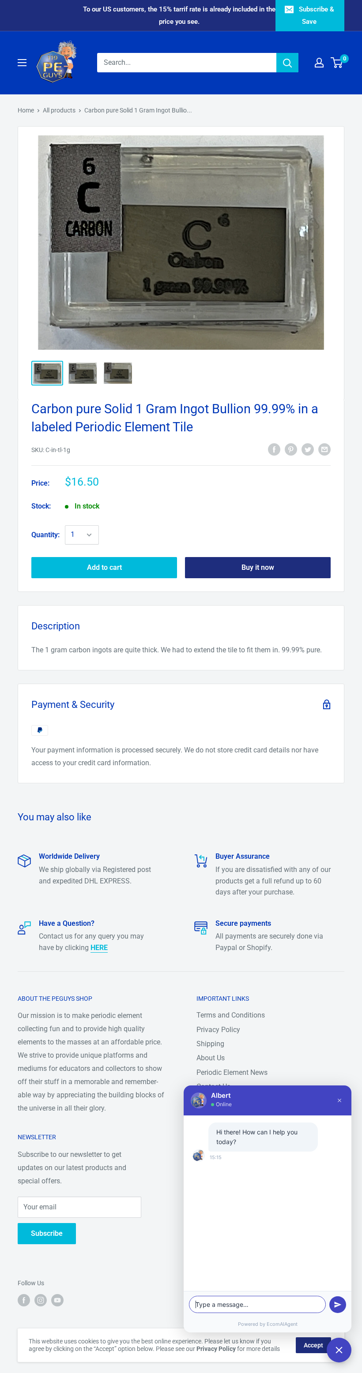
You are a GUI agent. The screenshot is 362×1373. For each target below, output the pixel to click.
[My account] (319, 62)
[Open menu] (22, 62)
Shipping (210, 1044)
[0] (337, 62)
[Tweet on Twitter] (308, 449)
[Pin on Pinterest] (291, 449)
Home (26, 110)
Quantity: (45, 535)
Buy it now (257, 567)
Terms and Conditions (230, 1015)
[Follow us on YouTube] (57, 1300)
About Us (210, 1058)
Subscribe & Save (316, 15)
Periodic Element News (232, 1072)
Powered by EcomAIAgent (268, 1324)
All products (59, 110)
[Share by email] (324, 449)
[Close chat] (339, 1350)
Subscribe (47, 1233)
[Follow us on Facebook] (24, 1300)
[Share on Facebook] (274, 449)
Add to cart (104, 567)
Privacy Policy (218, 1029)
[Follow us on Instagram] (40, 1300)
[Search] (287, 62)
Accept (313, 1345)
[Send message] (337, 1304)
